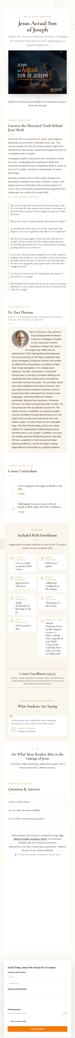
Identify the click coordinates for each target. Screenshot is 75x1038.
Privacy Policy (25, 955)
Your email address (15, 898)
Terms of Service (33, 955)
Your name (12, 892)
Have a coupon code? (18, 936)
